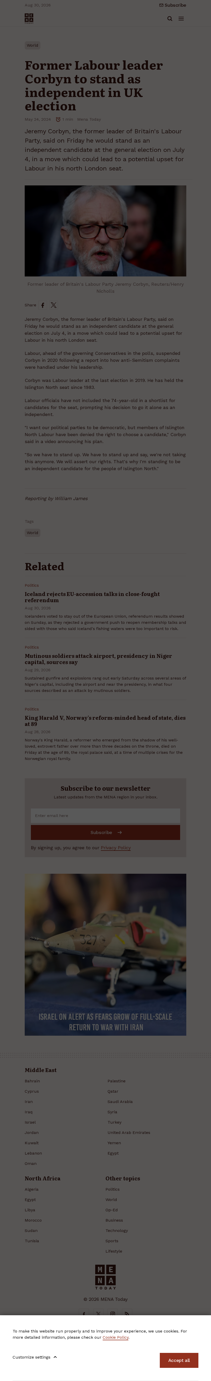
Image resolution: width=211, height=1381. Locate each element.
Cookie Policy (115, 1337)
